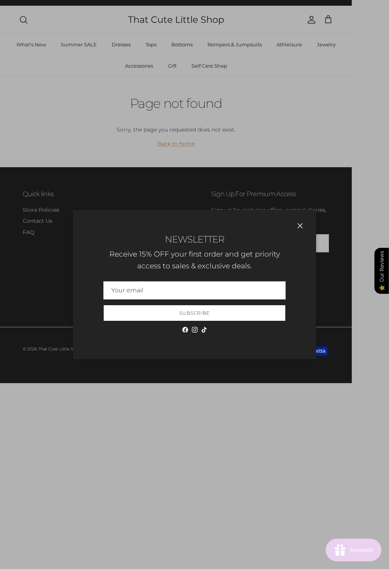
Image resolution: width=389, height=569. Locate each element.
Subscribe (194, 313)
